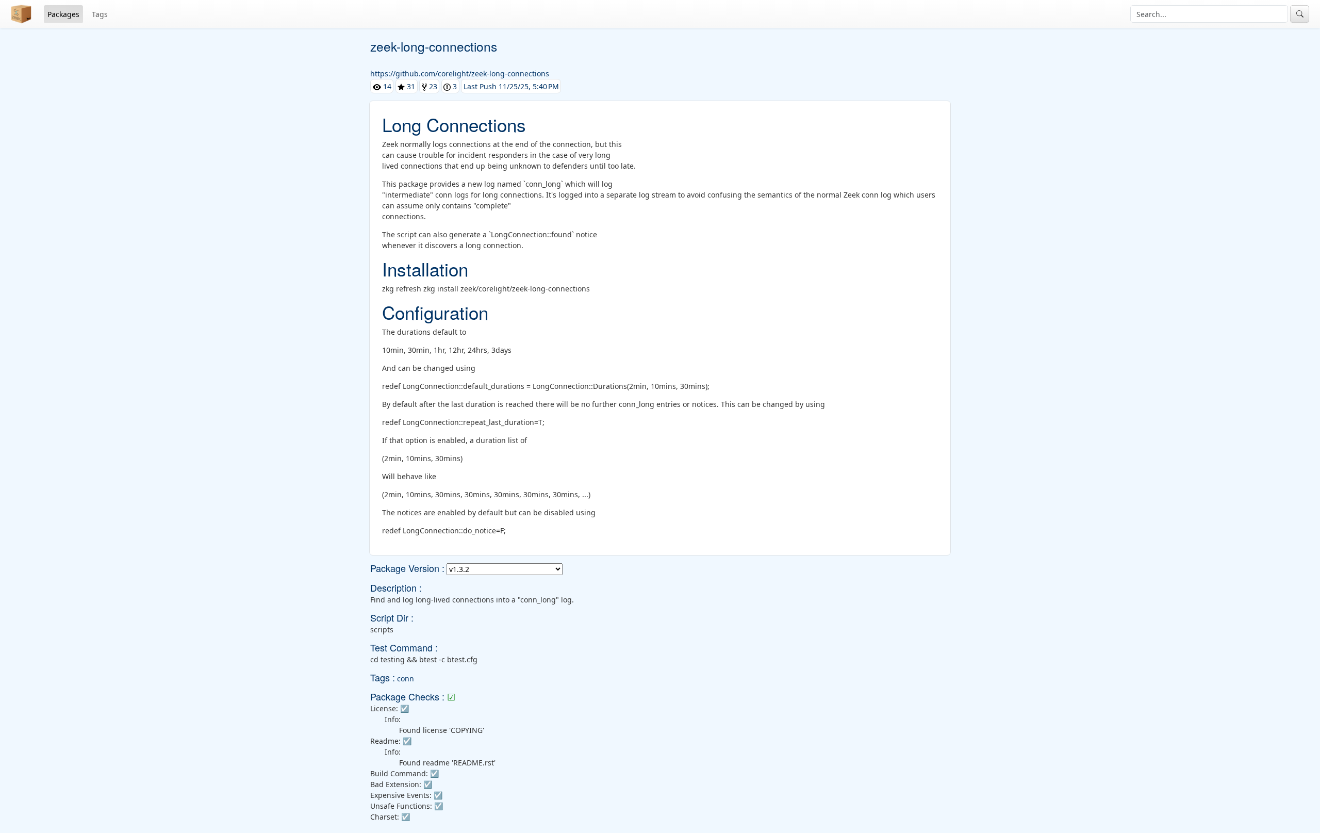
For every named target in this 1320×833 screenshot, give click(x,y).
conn (405, 678)
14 (386, 86)
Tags (100, 14)
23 (432, 86)
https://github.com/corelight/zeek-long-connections (459, 73)
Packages (63, 14)
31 (410, 86)
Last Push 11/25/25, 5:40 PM (511, 86)
